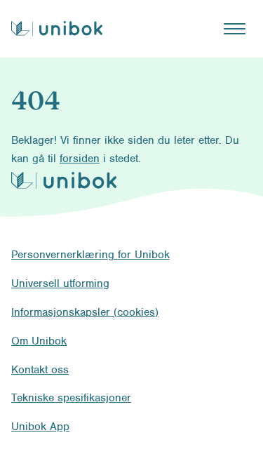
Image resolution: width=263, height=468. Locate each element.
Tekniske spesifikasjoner (71, 398)
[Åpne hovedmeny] (234, 28)
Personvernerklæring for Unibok (90, 255)
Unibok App (40, 427)
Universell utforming (60, 283)
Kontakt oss (40, 370)
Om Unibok (39, 341)
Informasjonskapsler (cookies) (85, 312)
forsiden (80, 159)
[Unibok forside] (56, 28)
